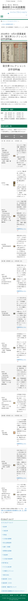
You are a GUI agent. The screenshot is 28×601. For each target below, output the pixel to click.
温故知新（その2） (7, 583)
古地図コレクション (8, 571)
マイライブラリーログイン (18, 13)
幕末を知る (6, 575)
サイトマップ (5, 595)
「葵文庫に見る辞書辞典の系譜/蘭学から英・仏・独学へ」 (14, 510)
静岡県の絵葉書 (7, 550)
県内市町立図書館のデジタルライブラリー (13, 591)
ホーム (4, 21)
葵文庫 (5, 526)
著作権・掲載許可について (9, 587)
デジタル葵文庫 (7, 566)
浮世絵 (5, 534)
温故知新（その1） (7, 579)
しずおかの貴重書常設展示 (7, 24)
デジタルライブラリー (13, 21)
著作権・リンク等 (14, 595)
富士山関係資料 (7, 542)
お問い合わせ (23, 595)
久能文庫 (5, 530)
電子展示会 (5, 562)
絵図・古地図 (6, 546)
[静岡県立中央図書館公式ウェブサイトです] (14, 7)
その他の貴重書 (7, 538)
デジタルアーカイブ (7, 522)
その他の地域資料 (8, 558)
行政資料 (5, 554)
